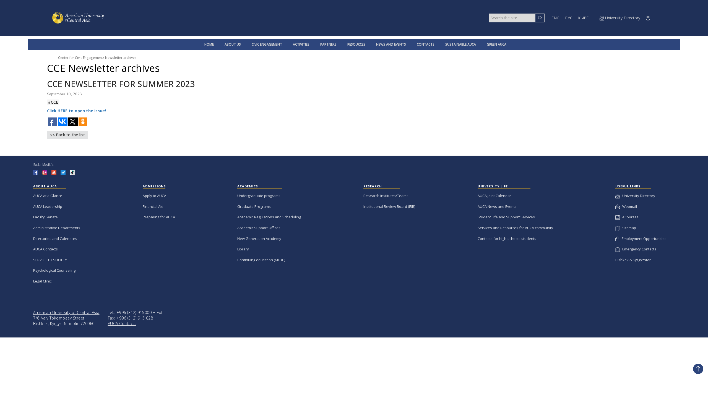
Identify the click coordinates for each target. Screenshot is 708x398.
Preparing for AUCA (159, 216)
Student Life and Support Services (506, 216)
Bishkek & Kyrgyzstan (633, 259)
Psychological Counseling (54, 270)
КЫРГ (583, 17)
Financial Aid (153, 206)
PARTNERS (328, 44)
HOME (209, 44)
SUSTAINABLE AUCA (460, 44)
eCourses (629, 216)
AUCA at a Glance (47, 195)
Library (243, 249)
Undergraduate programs (258, 195)
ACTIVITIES (301, 44)
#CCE (53, 102)
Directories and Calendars (55, 238)
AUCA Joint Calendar (494, 195)
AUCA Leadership (47, 206)
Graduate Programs (254, 206)
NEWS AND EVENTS (391, 44)
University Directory (637, 195)
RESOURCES (356, 44)
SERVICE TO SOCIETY (50, 259)
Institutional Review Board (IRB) (389, 206)
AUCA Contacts (45, 249)
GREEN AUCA (496, 44)
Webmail (628, 206)
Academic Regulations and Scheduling (269, 216)
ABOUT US (233, 44)
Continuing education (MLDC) (261, 259)
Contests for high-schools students (507, 238)
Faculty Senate (45, 216)
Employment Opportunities (643, 238)
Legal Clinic (42, 281)
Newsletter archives (121, 57)
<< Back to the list (67, 134)
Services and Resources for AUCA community (515, 227)
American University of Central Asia (66, 312)
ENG (555, 17)
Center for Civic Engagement (80, 57)
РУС (568, 17)
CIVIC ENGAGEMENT (267, 44)
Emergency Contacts (638, 249)
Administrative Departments (56, 227)
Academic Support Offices (258, 227)
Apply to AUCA (154, 195)
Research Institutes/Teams (385, 195)
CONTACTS (425, 44)
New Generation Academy (259, 238)
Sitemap (628, 227)
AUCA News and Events (497, 206)
